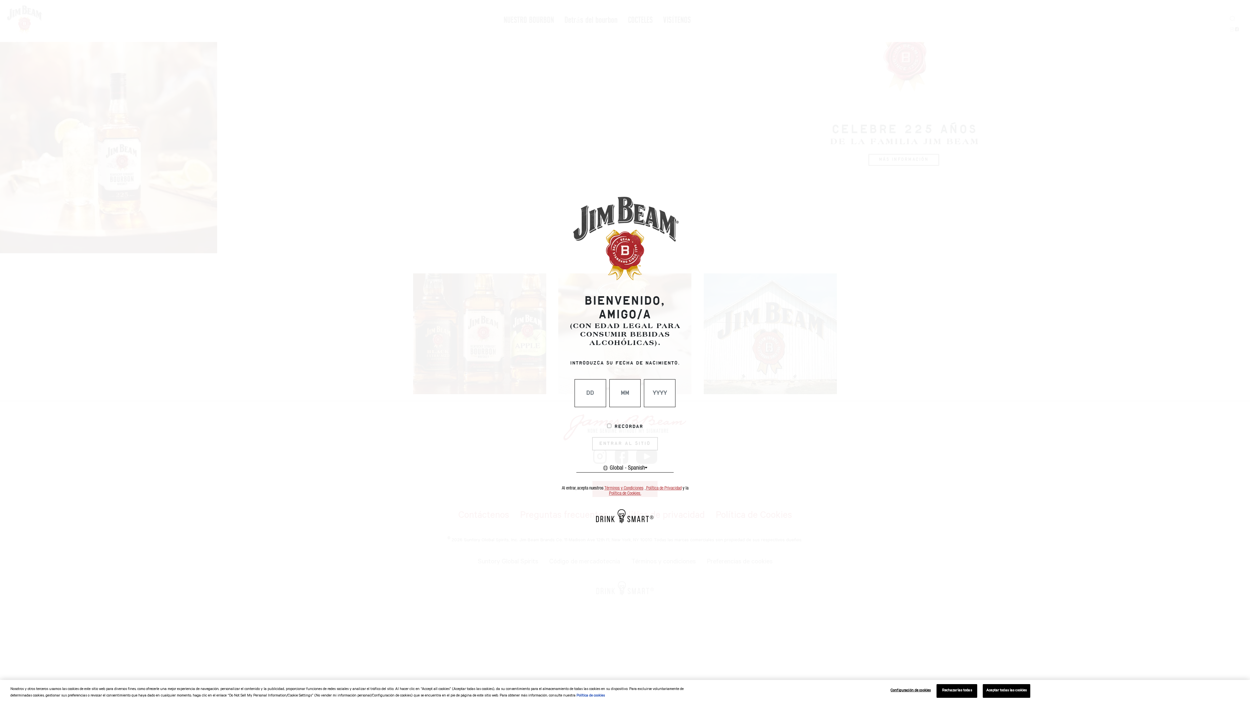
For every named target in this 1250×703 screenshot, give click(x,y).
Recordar (629, 426)
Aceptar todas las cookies (1006, 691)
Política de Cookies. (625, 493)
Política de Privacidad (664, 488)
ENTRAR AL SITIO (625, 443)
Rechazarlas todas (957, 691)
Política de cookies (590, 696)
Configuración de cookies (911, 691)
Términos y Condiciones (624, 488)
